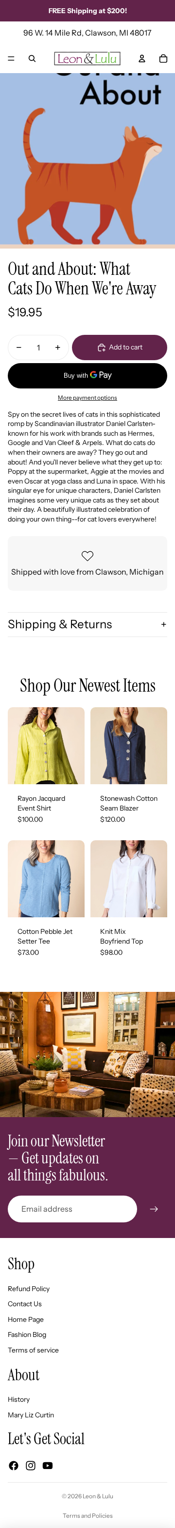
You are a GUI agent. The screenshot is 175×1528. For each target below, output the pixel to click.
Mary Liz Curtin (31, 1415)
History (19, 1399)
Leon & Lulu (98, 1496)
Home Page (26, 1319)
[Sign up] (154, 1209)
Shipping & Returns (60, 624)
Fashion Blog (27, 1334)
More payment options (87, 397)
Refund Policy (29, 1288)
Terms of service (33, 1350)
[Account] (142, 58)
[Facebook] (13, 1465)
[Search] (32, 58)
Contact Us (25, 1303)
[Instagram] (30, 1465)
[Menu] (11, 58)
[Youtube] (47, 1465)
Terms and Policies (88, 1515)
